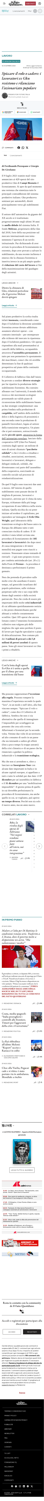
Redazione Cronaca (11, 1003)
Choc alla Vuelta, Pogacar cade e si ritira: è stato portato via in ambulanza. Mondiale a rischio (15, 1072)
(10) (28, 858)
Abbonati (30, 3)
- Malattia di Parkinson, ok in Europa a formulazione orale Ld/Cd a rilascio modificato (18, 1226)
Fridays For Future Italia (19, 94)
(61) (41, 1057)
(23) (40, 1031)
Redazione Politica (11, 1031)
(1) (41, 1082)
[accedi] (39, 3)
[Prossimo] (39, 846)
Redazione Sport (10, 1082)
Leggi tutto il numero (22, 1170)
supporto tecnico (8, 1385)
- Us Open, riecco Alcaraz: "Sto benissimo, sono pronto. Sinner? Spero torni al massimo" (21, 1191)
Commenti (9, 148)
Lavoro (7, 55)
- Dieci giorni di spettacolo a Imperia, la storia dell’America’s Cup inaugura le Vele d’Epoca (20, 1197)
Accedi (11, 1332)
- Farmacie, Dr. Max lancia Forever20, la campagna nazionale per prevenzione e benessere (20, 1209)
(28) (40, 1003)
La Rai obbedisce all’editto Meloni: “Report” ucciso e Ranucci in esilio (11, 1046)
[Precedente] (5, 846)
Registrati (32, 1332)
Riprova (22, 1392)
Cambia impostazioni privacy (15, 1420)
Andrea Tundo (14, 858)
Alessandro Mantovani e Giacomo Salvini (13, 1057)
